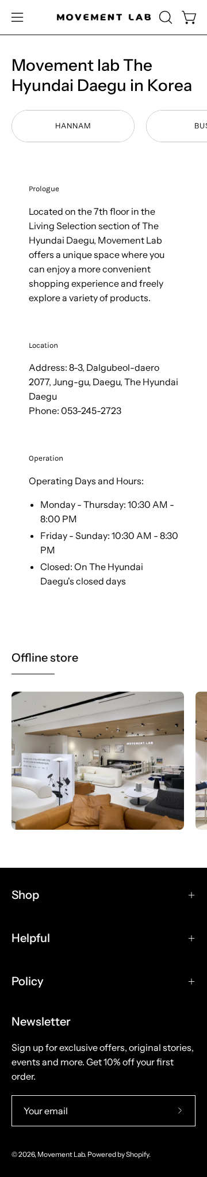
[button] (164, 17)
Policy (28, 981)
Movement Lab (61, 1154)
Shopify (137, 1154)
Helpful (31, 938)
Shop (25, 895)
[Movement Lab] (104, 17)
